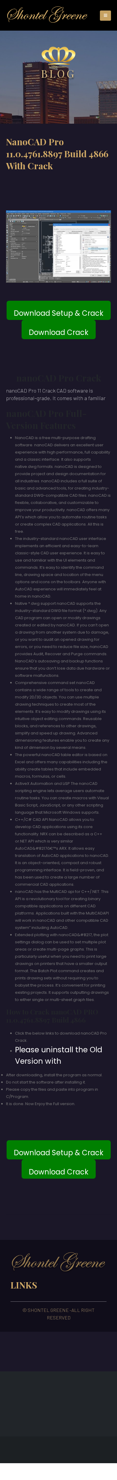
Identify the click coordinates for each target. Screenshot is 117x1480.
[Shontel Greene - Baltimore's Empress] (47, 15)
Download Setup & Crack (59, 313)
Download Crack (58, 332)
